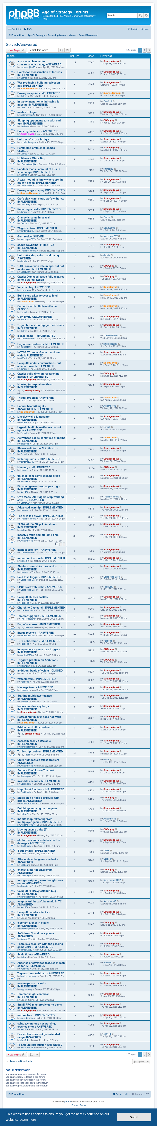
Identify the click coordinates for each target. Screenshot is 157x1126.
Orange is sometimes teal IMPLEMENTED (33, 219)
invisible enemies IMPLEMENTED (38, 781)
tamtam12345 (27, 231)
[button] (149, 50)
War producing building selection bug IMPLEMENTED (38, 84)
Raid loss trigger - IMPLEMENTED (39, 577)
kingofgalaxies (110, 344)
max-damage (27, 1018)
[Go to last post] (120, 61)
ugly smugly (26, 989)
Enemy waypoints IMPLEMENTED (38, 93)
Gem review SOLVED (30, 236)
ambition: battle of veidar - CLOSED (40, 670)
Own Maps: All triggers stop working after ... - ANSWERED (40, 498)
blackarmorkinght (29, 976)
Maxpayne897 (27, 239)
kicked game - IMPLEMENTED (36, 335)
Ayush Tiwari (27, 134)
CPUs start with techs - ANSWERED (39, 587)
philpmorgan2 (27, 115)
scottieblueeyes (28, 142)
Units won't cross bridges (33, 139)
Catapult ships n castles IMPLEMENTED (32, 599)
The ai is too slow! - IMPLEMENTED (40, 515)
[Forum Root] (24, 13)
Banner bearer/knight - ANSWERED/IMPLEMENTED (35, 408)
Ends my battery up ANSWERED (37, 131)
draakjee (24, 886)
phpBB (67, 1101)
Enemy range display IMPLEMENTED (41, 190)
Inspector (25, 347)
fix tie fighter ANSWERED (33, 954)
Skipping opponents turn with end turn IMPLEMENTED (39, 122)
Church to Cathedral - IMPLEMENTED (41, 607)
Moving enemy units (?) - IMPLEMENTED (33, 831)
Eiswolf (23, 312)
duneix (23, 212)
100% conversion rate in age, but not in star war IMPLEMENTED (40, 268)
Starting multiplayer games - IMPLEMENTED (35, 697)
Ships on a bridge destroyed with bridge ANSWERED (38, 799)
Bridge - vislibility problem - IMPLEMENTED (35, 729)
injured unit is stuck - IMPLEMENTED (41, 558)
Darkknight (25, 784)
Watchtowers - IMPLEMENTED (36, 678)
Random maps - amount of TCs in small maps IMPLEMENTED (38, 171)
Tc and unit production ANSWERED (39, 1044)
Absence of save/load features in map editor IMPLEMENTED (41, 964)
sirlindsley (108, 169)
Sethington (25, 776)
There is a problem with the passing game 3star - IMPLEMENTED (40, 945)
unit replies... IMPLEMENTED (36, 1015)
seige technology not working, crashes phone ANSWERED (36, 1025)
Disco (23, 400)
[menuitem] (28, 29)
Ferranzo (25, 290)
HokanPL (25, 319)
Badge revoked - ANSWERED (35, 632)
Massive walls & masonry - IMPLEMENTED (34, 418)
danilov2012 (26, 949)
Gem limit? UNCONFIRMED (34, 316)
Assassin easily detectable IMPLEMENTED (34, 742)
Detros (23, 78)
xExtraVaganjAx (28, 164)
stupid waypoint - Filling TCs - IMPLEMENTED (36, 246)
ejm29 (106, 759)
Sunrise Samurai (29, 88)
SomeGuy (25, 503)
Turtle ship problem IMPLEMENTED (40, 751)
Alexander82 (109, 406)
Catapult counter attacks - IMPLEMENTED (33, 914)
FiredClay (108, 587)
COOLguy (108, 120)
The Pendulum (27, 610)
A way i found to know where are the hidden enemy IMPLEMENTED (40, 181)
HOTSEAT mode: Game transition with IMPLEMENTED (38, 354)
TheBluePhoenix (28, 250)
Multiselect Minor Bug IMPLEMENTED (31, 160)
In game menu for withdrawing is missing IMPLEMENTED (38, 103)
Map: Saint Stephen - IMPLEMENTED (40, 789)
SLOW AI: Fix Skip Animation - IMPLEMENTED (36, 526)
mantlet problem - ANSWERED (36, 549)
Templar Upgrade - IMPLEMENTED (39, 616)
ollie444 (107, 1034)
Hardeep (24, 470)
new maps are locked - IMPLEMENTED (31, 985)
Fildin (27, 754)
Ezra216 (24, 107)
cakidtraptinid (27, 928)
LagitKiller (25, 272)
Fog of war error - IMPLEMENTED (38, 624)
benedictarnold (27, 635)
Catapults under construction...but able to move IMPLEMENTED (39, 365)
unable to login (27, 112)
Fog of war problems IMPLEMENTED (40, 344)
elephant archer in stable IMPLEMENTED (33, 924)
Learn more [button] (27, 1119)
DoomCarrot (110, 287)
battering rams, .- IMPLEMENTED (38, 459)
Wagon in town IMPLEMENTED (37, 228)
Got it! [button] (134, 1117)
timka (23, 530)
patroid (23, 561)
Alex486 (24, 481)
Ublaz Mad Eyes (28, 580)
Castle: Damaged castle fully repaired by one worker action (40, 278)
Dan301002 (26, 185)
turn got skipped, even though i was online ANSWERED (40, 882)
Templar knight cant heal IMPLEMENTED (33, 996)
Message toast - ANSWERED (35, 687)
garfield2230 (26, 655)
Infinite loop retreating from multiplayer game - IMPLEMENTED (39, 820)
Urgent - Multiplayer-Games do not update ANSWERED (39, 429)
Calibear (24, 865)
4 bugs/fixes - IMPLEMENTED (36, 850)
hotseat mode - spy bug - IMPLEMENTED (33, 708)
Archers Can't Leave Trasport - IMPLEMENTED (36, 772)
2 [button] (144, 50)
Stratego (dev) (111, 61)
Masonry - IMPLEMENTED (33, 467)
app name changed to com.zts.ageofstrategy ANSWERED (39, 63)
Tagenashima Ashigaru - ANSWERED (40, 973)
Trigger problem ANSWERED (35, 397)
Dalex (23, 853)
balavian (24, 666)
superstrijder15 (27, 67)
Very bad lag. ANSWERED (33, 287)
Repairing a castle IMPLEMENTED (39, 209)
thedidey (24, 126)
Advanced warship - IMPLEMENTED (40, 507)
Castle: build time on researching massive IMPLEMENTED (38, 375)
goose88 (24, 443)
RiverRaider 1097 (112, 880)
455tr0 (23, 358)
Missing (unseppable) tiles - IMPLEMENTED (34, 386)
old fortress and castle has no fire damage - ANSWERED (38, 842)
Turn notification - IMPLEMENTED (38, 641)
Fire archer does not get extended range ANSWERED (38, 1036)
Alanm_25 (25, 939)
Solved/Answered (21, 44)
